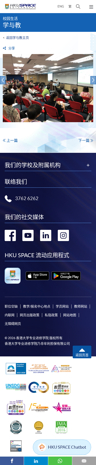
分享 (11, 48)
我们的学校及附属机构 (33, 165)
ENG (61, 6)
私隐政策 (51, 315)
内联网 (9, 315)
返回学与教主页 (17, 38)
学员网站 (62, 306)
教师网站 (80, 306)
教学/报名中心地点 (36, 306)
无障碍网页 (13, 324)
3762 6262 (26, 198)
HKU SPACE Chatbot (67, 447)
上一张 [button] (3, 80)
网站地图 (69, 315)
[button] (78, 7)
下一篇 (83, 140)
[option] (48, 91)
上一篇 (12, 140)
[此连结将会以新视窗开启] (37, 275)
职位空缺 (11, 306)
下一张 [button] (93, 80)
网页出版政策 (29, 315)
